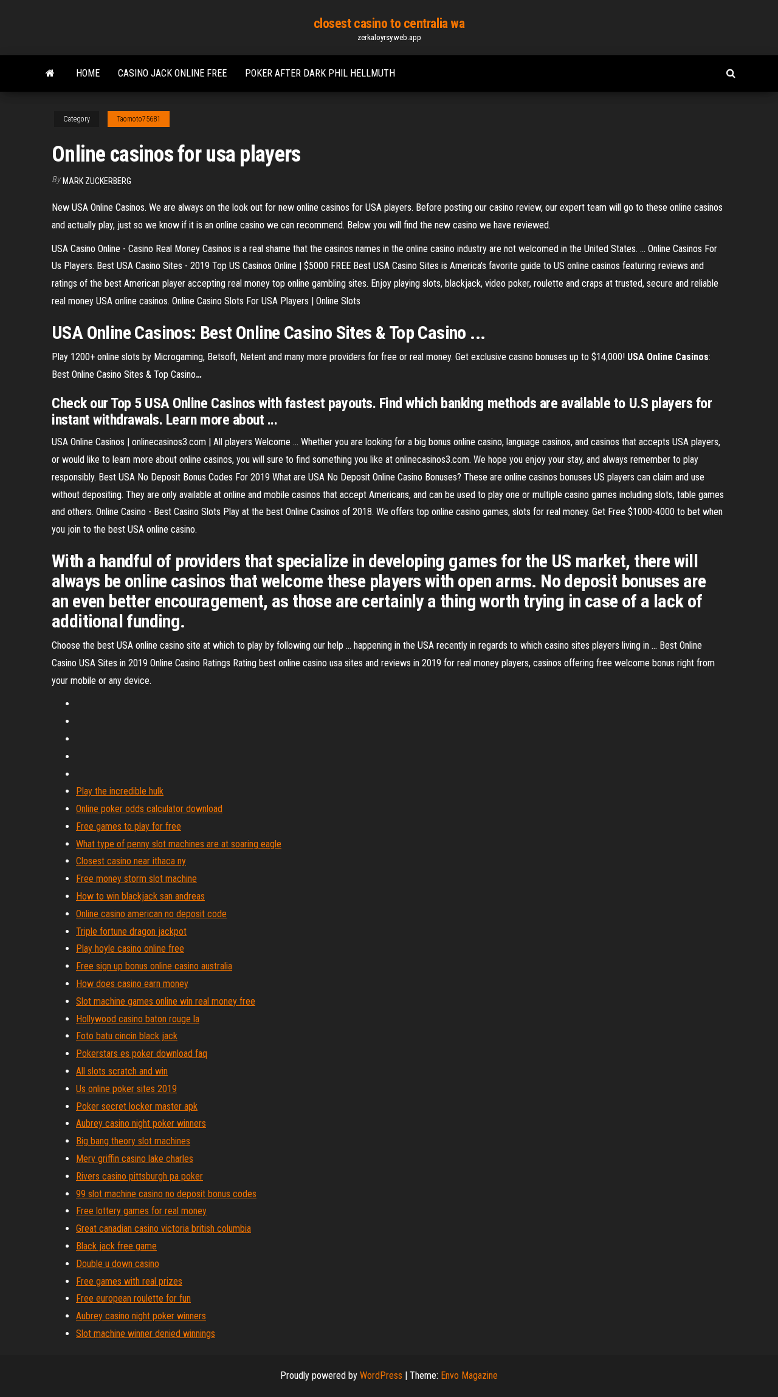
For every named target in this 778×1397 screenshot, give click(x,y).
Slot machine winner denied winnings (145, 1333)
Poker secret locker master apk (137, 1106)
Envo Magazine (469, 1375)
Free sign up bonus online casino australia (154, 966)
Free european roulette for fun (133, 1298)
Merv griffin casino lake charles (134, 1158)
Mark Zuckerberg (97, 181)
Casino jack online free (172, 73)
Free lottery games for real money (141, 1211)
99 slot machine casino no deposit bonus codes (166, 1194)
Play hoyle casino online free (130, 948)
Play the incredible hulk (120, 791)
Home (88, 73)
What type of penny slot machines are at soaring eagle (178, 844)
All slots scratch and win (122, 1071)
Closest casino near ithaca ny (131, 861)
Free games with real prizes (129, 1281)
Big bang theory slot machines (133, 1141)
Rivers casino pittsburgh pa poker (139, 1176)
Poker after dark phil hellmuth (320, 73)
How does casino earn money (132, 983)
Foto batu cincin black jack (126, 1036)
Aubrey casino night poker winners (141, 1123)
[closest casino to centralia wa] (50, 73)
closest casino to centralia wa (389, 23)
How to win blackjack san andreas (140, 896)
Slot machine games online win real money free (165, 1001)
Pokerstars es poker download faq (141, 1053)
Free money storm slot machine (136, 878)
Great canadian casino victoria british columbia (163, 1228)
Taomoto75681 (138, 119)
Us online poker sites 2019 (126, 1089)
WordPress (381, 1375)
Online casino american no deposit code (151, 914)
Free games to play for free (128, 826)
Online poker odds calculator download (149, 809)
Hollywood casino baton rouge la (137, 1019)
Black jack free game (116, 1246)
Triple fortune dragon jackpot (131, 931)
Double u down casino (117, 1263)
